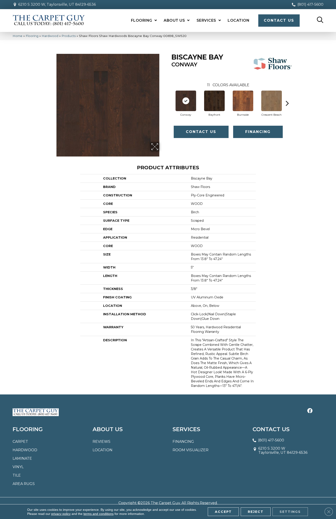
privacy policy (61, 514)
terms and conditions (98, 514)
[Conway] (185, 100)
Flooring (32, 36)
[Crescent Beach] (271, 100)
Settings (290, 512)
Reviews (101, 441)
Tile (17, 475)
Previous (169, 96)
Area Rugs (24, 484)
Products (68, 36)
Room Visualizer (190, 450)
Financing (258, 132)
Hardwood (50, 36)
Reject (256, 512)
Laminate (22, 458)
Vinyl (18, 467)
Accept (223, 512)
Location (102, 450)
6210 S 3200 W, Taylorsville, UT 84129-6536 (57, 4)
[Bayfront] (214, 100)
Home (17, 36)
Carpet (20, 441)
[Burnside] (243, 100)
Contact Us (201, 132)
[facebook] (309, 411)
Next (287, 96)
